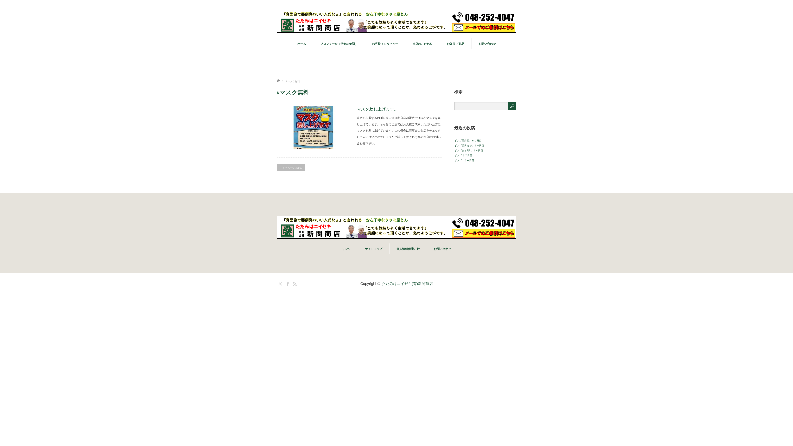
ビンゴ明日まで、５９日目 (469, 145)
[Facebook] (287, 283)
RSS (294, 283)
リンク (346, 249)
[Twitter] (280, 283)
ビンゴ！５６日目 (464, 160)
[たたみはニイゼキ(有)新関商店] (396, 21)
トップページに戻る (291, 167)
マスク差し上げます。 (377, 109)
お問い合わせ (487, 44)
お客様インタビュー (385, 44)
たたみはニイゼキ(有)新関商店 (407, 283)
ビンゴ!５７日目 (463, 155)
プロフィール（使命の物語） (339, 44)
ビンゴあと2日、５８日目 (468, 150)
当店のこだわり (422, 44)
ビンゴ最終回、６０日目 (468, 140)
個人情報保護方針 (408, 249)
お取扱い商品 (455, 44)
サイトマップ (373, 249)
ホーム (301, 44)
